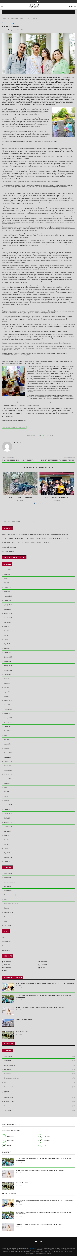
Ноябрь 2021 (7, 818)
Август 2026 (7, 570)
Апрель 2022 (7, 796)
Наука (5, 899)
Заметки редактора (9, 882)
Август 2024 (7, 674)
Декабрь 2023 (8, 709)
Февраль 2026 (8, 596)
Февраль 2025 (8, 648)
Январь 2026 (7, 600)
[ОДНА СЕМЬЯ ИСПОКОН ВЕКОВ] (57, 483)
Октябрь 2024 (8, 666)
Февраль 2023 (8, 753)
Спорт (5, 921)
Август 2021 (7, 831)
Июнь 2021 (7, 840)
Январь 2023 (7, 757)
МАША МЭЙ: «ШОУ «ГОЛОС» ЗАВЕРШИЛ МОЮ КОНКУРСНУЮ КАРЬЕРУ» (26, 543)
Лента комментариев (8, 946)
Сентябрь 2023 (8, 722)
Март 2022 (7, 800)
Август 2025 (7, 622)
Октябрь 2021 (8, 822)
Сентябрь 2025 (8, 618)
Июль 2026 (7, 574)
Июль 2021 (7, 835)
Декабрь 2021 (8, 814)
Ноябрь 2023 (7, 713)
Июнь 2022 (7, 787)
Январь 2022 (7, 809)
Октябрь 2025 (8, 613)
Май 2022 (6, 792)
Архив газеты (8, 873)
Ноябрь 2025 (7, 609)
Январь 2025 (7, 652)
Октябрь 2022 (8, 770)
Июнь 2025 (7, 631)
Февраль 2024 (8, 700)
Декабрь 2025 (8, 605)
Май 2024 (6, 687)
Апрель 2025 (7, 639)
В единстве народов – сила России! (14, 427)
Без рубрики (7, 877)
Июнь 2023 (7, 735)
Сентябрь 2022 (8, 774)
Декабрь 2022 (8, 761)
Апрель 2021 (7, 848)
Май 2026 (6, 583)
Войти (4, 937)
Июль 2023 (7, 731)
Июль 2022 (7, 783)
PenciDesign (33, 1248)
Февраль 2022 (8, 805)
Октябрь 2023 (8, 718)
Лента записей (6, 941)
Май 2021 (6, 844)
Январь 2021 (7, 861)
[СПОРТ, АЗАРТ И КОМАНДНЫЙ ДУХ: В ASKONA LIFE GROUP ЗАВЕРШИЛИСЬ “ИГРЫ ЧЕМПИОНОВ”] (8, 999)
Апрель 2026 (7, 587)
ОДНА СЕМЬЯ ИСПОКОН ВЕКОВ (56, 497)
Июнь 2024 (7, 683)
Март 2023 (7, 748)
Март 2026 (7, 592)
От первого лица (9, 917)
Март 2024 (7, 696)
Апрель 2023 (7, 744)
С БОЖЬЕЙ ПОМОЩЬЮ (9, 547)
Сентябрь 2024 (8, 670)
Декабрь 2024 (8, 657)
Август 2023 (7, 727)
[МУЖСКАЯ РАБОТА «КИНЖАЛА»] (20, 483)
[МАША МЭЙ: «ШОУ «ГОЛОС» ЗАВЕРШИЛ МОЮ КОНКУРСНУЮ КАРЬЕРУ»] (8, 1011)
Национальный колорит (17, 18)
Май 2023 (6, 740)
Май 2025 (6, 635)
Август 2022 (7, 779)
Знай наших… (8, 886)
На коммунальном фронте (11, 895)
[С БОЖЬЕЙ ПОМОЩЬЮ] (8, 1023)
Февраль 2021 (8, 857)
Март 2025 (7, 644)
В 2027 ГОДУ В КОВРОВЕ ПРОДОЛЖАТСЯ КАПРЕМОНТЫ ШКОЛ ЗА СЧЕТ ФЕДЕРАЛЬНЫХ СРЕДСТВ (35, 534)
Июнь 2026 (7, 579)
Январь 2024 (7, 705)
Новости (6, 908)
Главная (4, 18)
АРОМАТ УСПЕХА (8, 551)
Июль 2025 (7, 626)
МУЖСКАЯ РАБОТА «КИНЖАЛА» (20, 497)
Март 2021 (7, 853)
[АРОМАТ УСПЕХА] (8, 1035)
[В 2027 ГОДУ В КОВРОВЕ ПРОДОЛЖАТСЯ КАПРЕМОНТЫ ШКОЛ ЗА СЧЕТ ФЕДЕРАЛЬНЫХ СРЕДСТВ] (8, 987)
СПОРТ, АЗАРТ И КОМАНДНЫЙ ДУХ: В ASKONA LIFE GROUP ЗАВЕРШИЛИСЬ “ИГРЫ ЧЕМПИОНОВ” (35, 538)
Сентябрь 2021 (8, 827)
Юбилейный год (9, 925)
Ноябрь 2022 (7, 766)
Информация (7, 891)
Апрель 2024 (7, 692)
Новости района (8, 912)
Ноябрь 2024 (7, 661)
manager (10, 30)
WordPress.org (6, 950)
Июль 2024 (7, 679)
